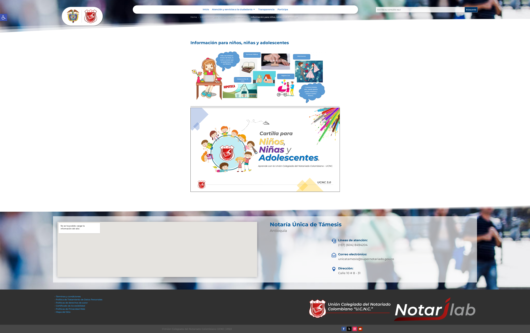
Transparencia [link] (266, 10)
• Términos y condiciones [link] (68, 296)
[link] (3, 17)
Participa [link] (283, 10)
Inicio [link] (206, 10)
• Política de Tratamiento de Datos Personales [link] (78, 299)
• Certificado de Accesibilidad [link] (70, 305)
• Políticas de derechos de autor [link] (71, 302)
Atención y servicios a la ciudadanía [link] (232, 10)
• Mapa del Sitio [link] (63, 312)
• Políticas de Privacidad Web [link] (70, 309)
